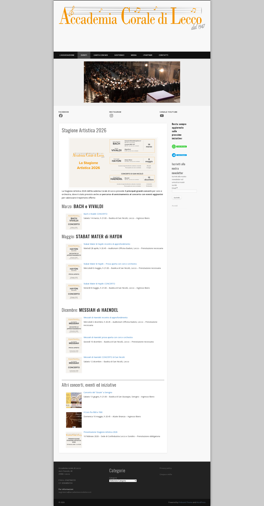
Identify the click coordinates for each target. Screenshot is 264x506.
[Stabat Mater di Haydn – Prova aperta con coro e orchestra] (74, 272)
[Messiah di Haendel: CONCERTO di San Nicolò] (74, 365)
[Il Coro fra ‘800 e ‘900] (74, 420)
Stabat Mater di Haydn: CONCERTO (99, 283)
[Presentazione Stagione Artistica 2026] (74, 440)
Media (134, 55)
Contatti (163, 55)
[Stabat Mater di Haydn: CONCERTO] (74, 291)
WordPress (200, 502)
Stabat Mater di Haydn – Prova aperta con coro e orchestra (110, 263)
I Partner (147, 55)
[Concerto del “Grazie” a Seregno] (74, 400)
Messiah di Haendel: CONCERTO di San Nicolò (104, 357)
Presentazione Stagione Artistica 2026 (100, 432)
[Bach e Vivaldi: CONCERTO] (74, 222)
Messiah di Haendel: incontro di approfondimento (106, 317)
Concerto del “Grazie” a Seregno (98, 392)
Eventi (84, 55)
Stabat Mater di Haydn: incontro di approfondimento (107, 244)
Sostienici (119, 55)
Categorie (113, 478)
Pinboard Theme (185, 502)
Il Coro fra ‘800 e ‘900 (93, 412)
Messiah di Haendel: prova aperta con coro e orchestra (108, 337)
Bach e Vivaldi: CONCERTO (95, 214)
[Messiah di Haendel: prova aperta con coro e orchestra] (74, 345)
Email (175, 188)
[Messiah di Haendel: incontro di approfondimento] (74, 325)
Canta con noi (101, 55)
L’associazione (67, 55)
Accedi (175, 205)
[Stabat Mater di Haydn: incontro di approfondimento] (74, 252)
